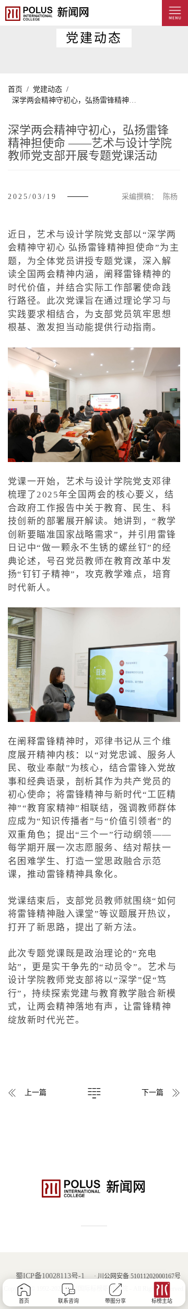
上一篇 (35, 1092)
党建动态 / (48, 89)
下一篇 (152, 1092)
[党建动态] (94, 1090)
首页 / (18, 89)
